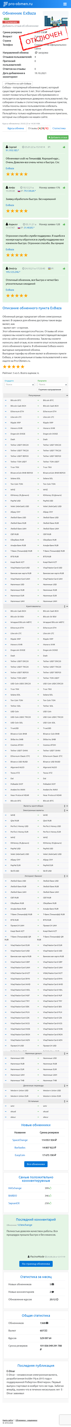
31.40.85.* (29, 227)
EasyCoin (20, 1155)
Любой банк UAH (18, 529)
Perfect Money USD (19, 826)
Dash (13, 439)
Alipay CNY (15, 512)
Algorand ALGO (17, 767)
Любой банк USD (18, 517)
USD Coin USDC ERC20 (21, 683)
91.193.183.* (12, 150)
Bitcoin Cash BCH (18, 406)
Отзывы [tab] (38, 128)
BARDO (12, 1195)
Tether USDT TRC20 (20, 450)
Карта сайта (8, 1420)
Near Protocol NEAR (20, 795)
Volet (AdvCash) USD (20, 506)
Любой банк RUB (18, 523)
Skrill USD (15, 871)
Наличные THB (17, 1080)
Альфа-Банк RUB (18, 545)
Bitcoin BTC (16, 400)
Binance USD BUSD (19, 762)
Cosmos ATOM (17, 745)
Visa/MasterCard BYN (20, 979)
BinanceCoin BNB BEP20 (22, 473)
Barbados (20, 1147)
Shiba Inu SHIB (17, 739)
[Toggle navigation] (65, 4)
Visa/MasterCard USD (20, 568)
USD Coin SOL (17, 723)
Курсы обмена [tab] (16, 128)
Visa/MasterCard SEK (20, 1006)
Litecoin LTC (16, 417)
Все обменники (36, 1164)
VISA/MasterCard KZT (20, 973)
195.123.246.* (13, 272)
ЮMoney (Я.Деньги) (20, 495)
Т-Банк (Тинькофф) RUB (21, 551)
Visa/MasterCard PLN (20, 1012)
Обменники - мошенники (26, 1420)
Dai (12, 778)
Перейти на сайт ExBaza (19, 83)
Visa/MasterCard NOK (20, 1029)
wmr (13, 1106)
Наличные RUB (17, 590)
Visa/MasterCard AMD (20, 984)
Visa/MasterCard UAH (20, 579)
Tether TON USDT (19, 462)
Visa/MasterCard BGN (20, 1034)
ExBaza (10, 168)
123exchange (24, 1224)
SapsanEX (13, 1203)
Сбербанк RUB (17, 540)
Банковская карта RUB (21, 573)
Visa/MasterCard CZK (20, 1018)
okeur (13, 1117)
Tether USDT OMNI (19, 750)
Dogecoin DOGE (18, 434)
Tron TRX (15, 467)
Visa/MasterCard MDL (20, 990)
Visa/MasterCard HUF (20, 995)
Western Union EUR (19, 1096)
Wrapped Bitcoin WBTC (21, 622)
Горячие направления (49, 389)
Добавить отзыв (58, 137)
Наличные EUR (17, 596)
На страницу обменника (36, 1263)
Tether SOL (16, 706)
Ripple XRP (16, 423)
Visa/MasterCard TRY (20, 1001)
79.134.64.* (30, 191)
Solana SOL (15, 478)
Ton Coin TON (17, 484)
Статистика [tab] (59, 128)
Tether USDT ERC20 (20, 445)
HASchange (14, 1188)
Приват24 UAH (17, 925)
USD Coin (15, 711)
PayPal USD (16, 501)
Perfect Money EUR (19, 832)
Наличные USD (17, 584)
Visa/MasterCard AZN (20, 1040)
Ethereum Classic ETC (20, 756)
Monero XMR (16, 428)
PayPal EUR (16, 865)
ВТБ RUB (15, 556)
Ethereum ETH (17, 411)
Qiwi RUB (15, 821)
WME (13, 815)
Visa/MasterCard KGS (20, 1023)
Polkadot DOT (17, 784)
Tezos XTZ (15, 773)
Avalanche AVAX (18, 790)
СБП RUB (15, 534)
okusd (13, 1111)
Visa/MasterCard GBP (20, 962)
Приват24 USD (17, 1046)
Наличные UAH (17, 601)
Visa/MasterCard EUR (20, 945)
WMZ (13, 489)
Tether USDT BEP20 (20, 456)
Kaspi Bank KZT (17, 562)
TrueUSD (15, 728)
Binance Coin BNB (19, 734)
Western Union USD (19, 1090)
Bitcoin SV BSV (17, 617)
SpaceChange (20, 1140)
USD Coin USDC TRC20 (21, 717)
